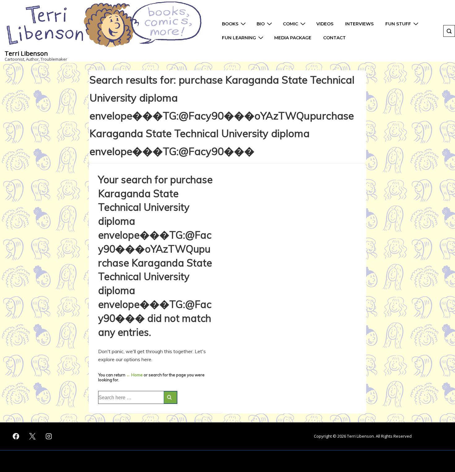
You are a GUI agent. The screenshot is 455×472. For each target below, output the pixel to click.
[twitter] (32, 436)
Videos (324, 24)
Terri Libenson (26, 53)
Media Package (292, 38)
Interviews (359, 24)
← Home (134, 374)
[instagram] (49, 436)
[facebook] (16, 436)
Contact (334, 38)
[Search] (170, 397)
